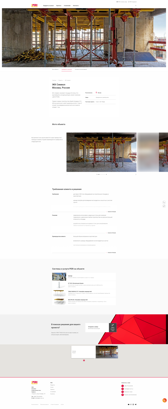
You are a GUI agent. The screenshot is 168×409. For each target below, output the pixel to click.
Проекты (60, 80)
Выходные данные (35, 404)
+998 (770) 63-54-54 (38, 396)
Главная (54, 80)
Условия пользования (55, 404)
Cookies (62, 404)
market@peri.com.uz (39, 398)
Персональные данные (44, 404)
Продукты (52, 385)
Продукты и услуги (48, 5)
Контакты (76, 5)
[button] (101, 327)
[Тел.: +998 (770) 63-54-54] (164, 202)
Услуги (51, 387)
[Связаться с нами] (164, 206)
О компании (67, 5)
